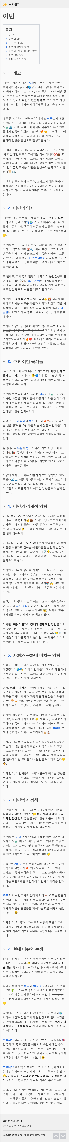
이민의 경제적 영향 (17, 47)
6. (9, 800)
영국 (29, 448)
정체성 (57, 728)
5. (9, 655)
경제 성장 (22, 606)
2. (9, 208)
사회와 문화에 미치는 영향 (21, 51)
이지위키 (14, 4)
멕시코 (37, 986)
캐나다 (21, 421)
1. (9, 73)
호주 (31, 421)
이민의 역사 (13, 38)
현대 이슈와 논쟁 (16, 59)
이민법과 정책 (15, 55)
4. (9, 506)
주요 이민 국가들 (16, 43)
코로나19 (8, 1067)
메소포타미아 (37, 258)
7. (9, 949)
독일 (20, 448)
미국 (50, 118)
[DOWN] (63, 1136)
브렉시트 (8, 1040)
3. (9, 361)
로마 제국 (34, 280)
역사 (30, 82)
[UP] (56, 1136)
